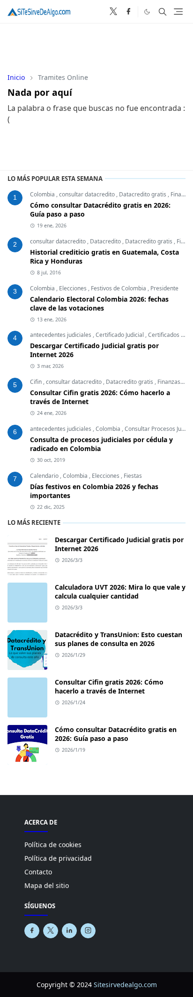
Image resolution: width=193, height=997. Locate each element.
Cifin (36, 382)
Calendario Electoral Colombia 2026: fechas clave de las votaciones (99, 303)
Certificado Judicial (120, 335)
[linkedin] (69, 930)
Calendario (45, 476)
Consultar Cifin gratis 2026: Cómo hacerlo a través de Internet (109, 686)
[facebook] (128, 11)
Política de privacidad (58, 858)
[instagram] (88, 930)
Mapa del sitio (46, 885)
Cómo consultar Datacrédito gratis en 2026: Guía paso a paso (116, 734)
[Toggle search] (162, 11)
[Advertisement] (96, 44)
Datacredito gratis (143, 194)
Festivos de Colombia (119, 288)
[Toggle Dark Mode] (147, 11)
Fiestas (133, 476)
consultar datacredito (87, 194)
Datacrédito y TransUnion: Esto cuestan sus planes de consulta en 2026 (118, 639)
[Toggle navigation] (178, 11)
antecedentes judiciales (61, 335)
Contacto (38, 871)
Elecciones (73, 288)
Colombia (43, 194)
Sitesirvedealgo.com (125, 984)
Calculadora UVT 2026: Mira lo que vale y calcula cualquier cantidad (120, 591)
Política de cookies (53, 844)
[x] (113, 11)
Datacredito (106, 241)
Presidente (164, 288)
